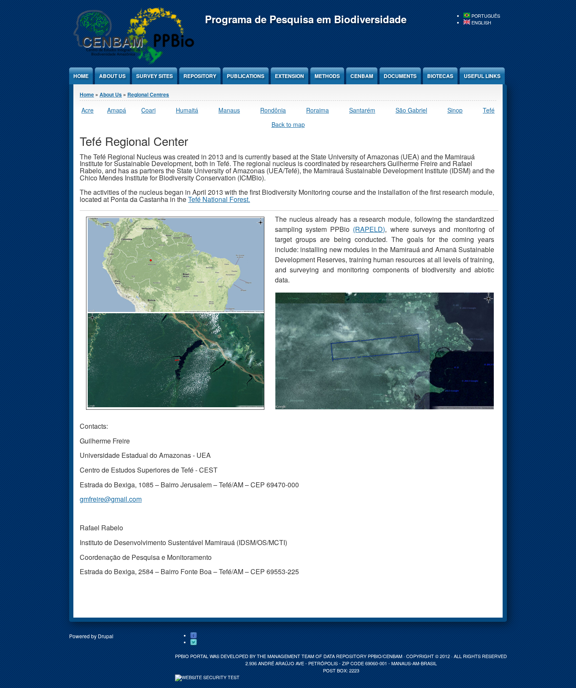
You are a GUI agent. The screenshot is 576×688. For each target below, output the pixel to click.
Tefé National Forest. (219, 199)
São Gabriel (411, 110)
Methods (327, 76)
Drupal (105, 636)
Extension (289, 76)
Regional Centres (148, 94)
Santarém (362, 110)
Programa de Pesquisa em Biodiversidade (305, 19)
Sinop (455, 110)
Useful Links (482, 76)
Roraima (317, 110)
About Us (112, 76)
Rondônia (273, 110)
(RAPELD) (369, 229)
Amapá (116, 110)
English (480, 22)
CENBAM (361, 76)
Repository (199, 76)
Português (485, 16)
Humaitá (187, 110)
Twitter (193, 642)
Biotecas (440, 76)
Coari (148, 110)
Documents (400, 76)
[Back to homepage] (132, 63)
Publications (245, 76)
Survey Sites (154, 76)
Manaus (229, 110)
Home (81, 76)
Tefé (489, 110)
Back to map (288, 124)
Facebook (193, 635)
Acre (87, 110)
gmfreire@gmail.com (111, 499)
